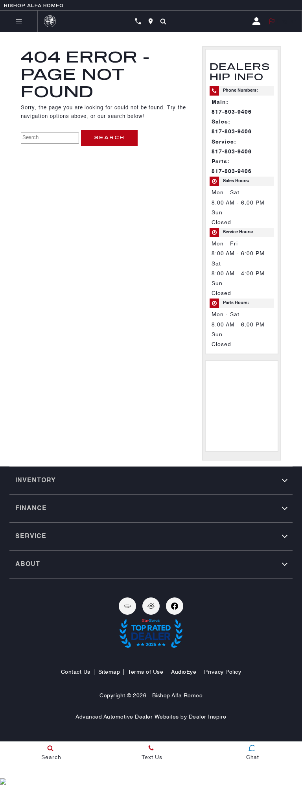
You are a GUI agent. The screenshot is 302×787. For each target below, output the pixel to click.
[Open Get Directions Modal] (150, 21)
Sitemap (109, 672)
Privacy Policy (222, 672)
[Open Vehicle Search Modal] (163, 21)
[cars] (127, 606)
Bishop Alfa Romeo (177, 696)
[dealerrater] (151, 606)
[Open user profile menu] (258, 21)
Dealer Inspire (207, 717)
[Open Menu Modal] (19, 21)
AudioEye (183, 672)
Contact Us (75, 672)
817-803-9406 (232, 112)
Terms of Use (145, 672)
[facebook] (174, 606)
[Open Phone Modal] (138, 21)
